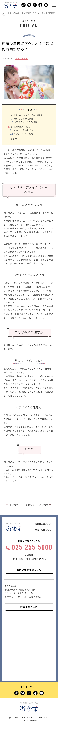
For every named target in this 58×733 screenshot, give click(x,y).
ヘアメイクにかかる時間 (23, 122)
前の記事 (13, 504)
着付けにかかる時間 (21, 118)
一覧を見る (29, 504)
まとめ (12, 138)
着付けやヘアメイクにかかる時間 (25, 115)
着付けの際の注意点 (19, 127)
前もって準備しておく (22, 130)
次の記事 (43, 504)
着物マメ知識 (21, 58)
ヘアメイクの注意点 (21, 133)
